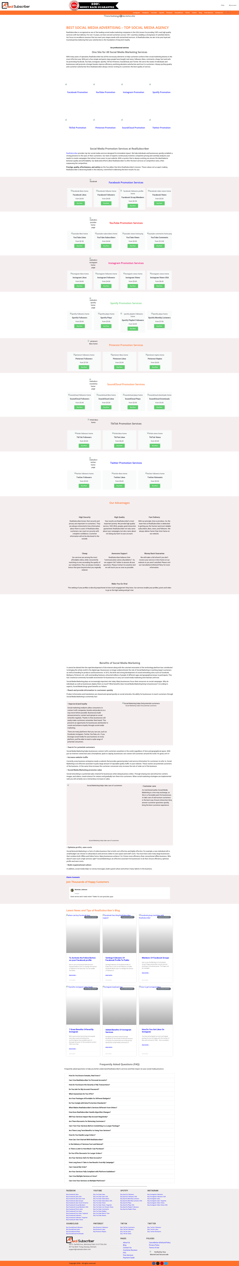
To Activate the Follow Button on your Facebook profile (82, 959)
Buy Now (79, 203)
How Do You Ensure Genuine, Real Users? (84, 1076)
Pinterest (169, 13)
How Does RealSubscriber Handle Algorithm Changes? (90, 1112)
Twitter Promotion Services (126, 463)
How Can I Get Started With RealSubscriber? (86, 1140)
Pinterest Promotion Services (126, 345)
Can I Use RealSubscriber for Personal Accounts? (88, 1080)
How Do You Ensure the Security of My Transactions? (89, 1085)
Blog (200, 13)
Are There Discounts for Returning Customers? (87, 1121)
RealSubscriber (72, 153)
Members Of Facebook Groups (155, 958)
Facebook (145, 13)
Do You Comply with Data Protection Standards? (87, 1103)
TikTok (187, 13)
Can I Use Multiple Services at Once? (83, 1176)
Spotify (161, 13)
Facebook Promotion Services (126, 182)
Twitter (194, 13)
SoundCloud (179, 13)
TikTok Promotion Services (126, 423)
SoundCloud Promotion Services (126, 384)
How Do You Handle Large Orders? (82, 1135)
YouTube (154, 13)
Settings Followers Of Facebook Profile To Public (117, 959)
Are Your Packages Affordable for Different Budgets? (90, 1098)
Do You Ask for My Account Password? (84, 1089)
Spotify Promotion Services (126, 303)
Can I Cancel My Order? (78, 1167)
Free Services (208, 13)
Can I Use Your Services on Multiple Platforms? (87, 1181)
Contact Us (219, 13)
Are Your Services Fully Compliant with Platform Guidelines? (92, 1172)
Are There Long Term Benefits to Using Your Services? (90, 1130)
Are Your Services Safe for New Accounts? (85, 1158)
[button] (3, 16)
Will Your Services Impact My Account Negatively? (88, 1117)
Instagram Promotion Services (126, 263)
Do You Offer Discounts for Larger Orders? (85, 1153)
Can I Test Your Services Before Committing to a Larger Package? (94, 1126)
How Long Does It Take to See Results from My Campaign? (91, 1162)
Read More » (72, 975)
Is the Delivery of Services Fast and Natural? (86, 1144)
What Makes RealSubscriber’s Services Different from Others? (93, 1108)
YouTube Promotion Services (126, 223)
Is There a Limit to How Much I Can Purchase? (86, 1149)
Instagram (136, 13)
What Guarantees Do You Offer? (81, 1094)
